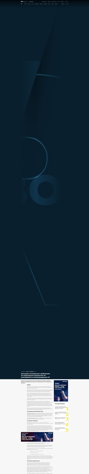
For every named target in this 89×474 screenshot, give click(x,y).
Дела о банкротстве (32, 371)
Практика (27, 371)
